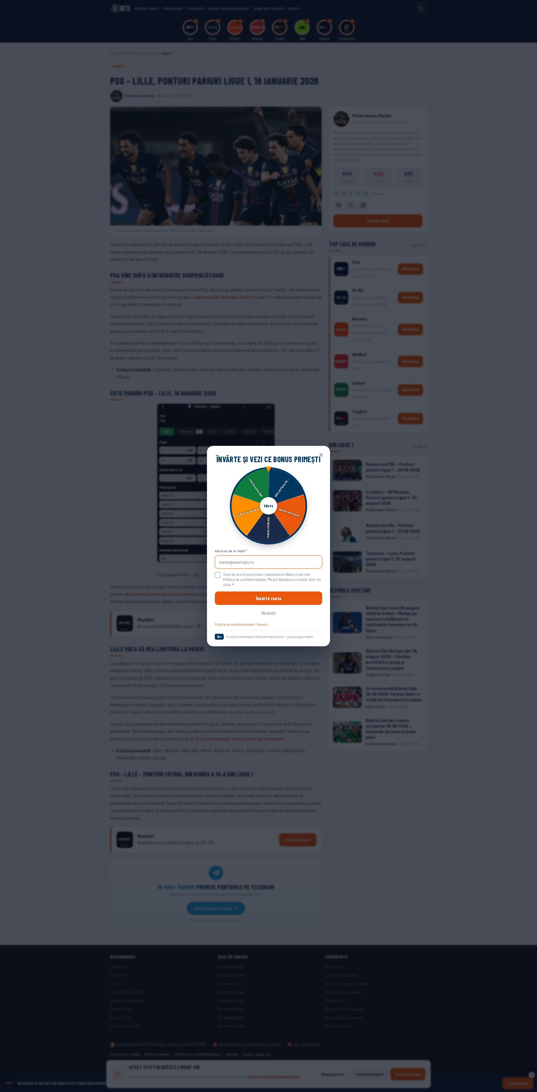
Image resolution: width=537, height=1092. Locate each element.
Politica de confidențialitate (235, 624)
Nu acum (269, 612)
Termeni (262, 624)
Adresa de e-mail (231, 551)
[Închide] (321, 454)
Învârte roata (268, 598)
